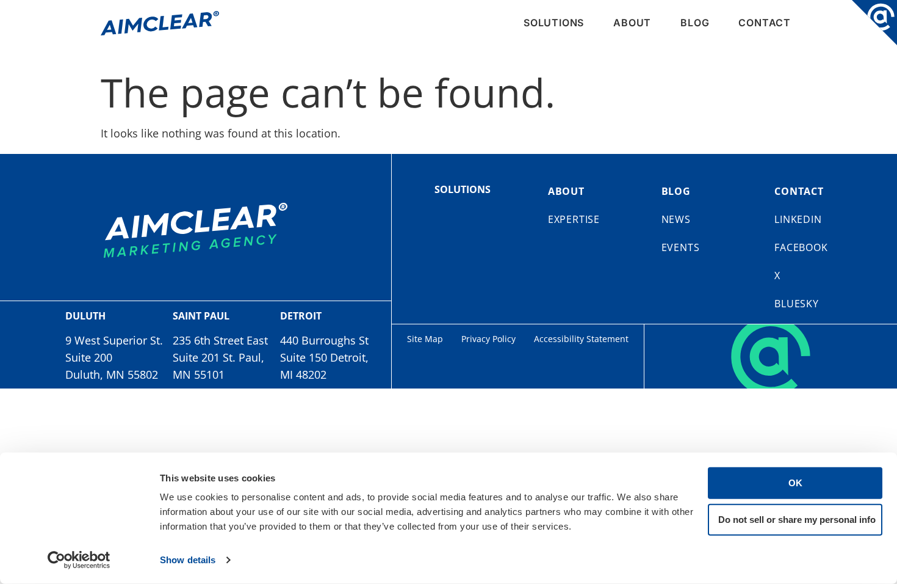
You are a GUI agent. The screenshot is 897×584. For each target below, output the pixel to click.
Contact (764, 22)
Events (680, 247)
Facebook (800, 247)
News (676, 219)
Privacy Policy (488, 339)
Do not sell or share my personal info (797, 519)
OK (795, 483)
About (632, 22)
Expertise (574, 219)
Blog (694, 22)
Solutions (554, 22)
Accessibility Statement (581, 339)
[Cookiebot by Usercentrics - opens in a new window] (79, 560)
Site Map (425, 339)
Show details (187, 560)
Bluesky (796, 303)
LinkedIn (797, 219)
